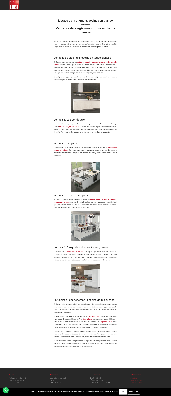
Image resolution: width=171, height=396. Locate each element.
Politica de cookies (136, 382)
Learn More (133, 392)
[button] (6, 390)
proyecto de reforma (102, 47)
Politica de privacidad (137, 380)
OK (123, 392)
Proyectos (85, 25)
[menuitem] (95, 5)
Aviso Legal (134, 378)
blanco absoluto (90, 324)
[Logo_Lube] (14, 5)
